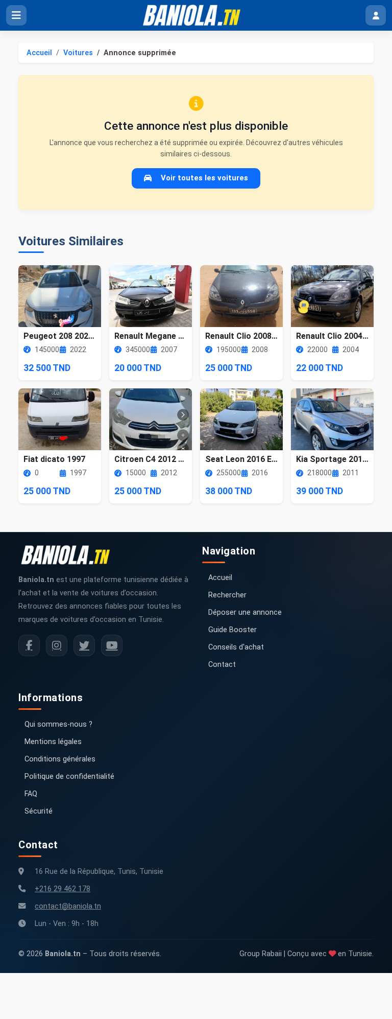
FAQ (30, 794)
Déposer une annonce (245, 612)
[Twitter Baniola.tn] (84, 645)
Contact (222, 664)
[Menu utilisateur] (375, 15)
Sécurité (38, 811)
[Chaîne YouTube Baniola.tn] (111, 645)
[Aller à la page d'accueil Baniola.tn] (69, 555)
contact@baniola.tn (68, 906)
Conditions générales (59, 759)
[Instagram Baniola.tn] (56, 645)
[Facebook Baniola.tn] (29, 645)
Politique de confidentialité (69, 776)
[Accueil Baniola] (196, 15)
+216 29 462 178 (62, 889)
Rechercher (227, 595)
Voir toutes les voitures (204, 177)
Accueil (39, 53)
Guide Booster (232, 630)
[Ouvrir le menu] (16, 15)
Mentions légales (53, 741)
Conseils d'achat (236, 647)
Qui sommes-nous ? (58, 724)
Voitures (78, 53)
